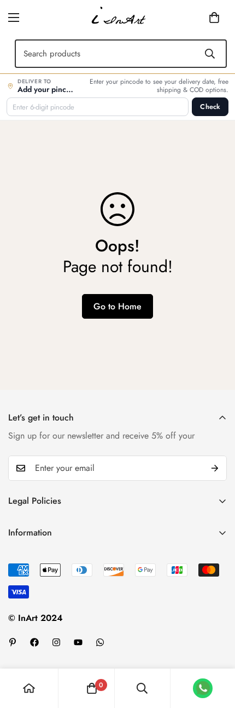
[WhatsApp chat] (203, 688)
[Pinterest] (12, 642)
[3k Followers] (56, 642)
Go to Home (117, 306)
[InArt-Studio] (117, 17)
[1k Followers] (34, 642)
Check (210, 107)
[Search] (210, 54)
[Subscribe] (215, 468)
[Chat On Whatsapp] (100, 642)
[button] (197, 17)
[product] (29, 688)
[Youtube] (78, 642)
